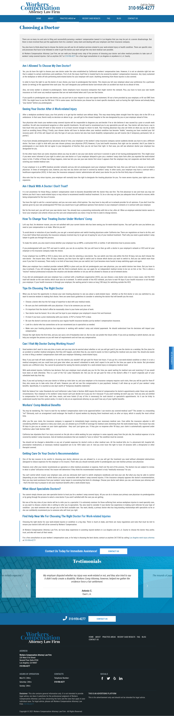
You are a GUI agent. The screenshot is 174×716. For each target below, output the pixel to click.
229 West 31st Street (28, 657)
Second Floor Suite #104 (29, 660)
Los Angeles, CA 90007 (28, 663)
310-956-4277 (141, 8)
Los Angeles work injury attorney (141, 538)
